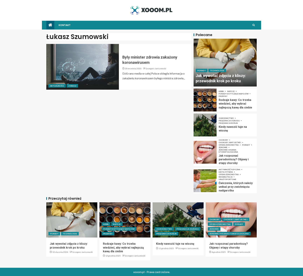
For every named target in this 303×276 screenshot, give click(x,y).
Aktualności (57, 86)
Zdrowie (223, 147)
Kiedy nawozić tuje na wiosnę (175, 243)
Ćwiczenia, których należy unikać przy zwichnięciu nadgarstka (236, 186)
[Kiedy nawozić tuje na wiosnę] (205, 125)
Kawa (221, 91)
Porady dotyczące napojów (234, 94)
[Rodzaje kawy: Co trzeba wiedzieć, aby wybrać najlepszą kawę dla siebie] (205, 100)
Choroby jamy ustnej (230, 142)
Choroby (223, 140)
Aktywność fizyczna (230, 169)
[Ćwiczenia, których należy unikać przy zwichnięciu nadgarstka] (205, 180)
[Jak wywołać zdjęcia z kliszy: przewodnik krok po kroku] (225, 62)
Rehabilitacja (226, 177)
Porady (201, 70)
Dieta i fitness (226, 172)
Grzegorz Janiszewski (156, 68)
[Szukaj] (253, 25)
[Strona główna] (50, 25)
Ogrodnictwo (226, 118)
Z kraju (72, 86)
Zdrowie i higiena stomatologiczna (228, 151)
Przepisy (223, 96)
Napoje (231, 91)
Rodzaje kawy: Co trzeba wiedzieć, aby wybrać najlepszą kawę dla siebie (235, 103)
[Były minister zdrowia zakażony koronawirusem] (82, 67)
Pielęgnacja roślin (228, 123)
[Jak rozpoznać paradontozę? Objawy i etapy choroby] (205, 152)
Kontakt (64, 25)
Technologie (217, 70)
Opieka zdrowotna (229, 145)
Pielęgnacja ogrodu (229, 121)
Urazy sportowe (227, 179)
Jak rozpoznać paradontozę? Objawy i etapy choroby (234, 159)
